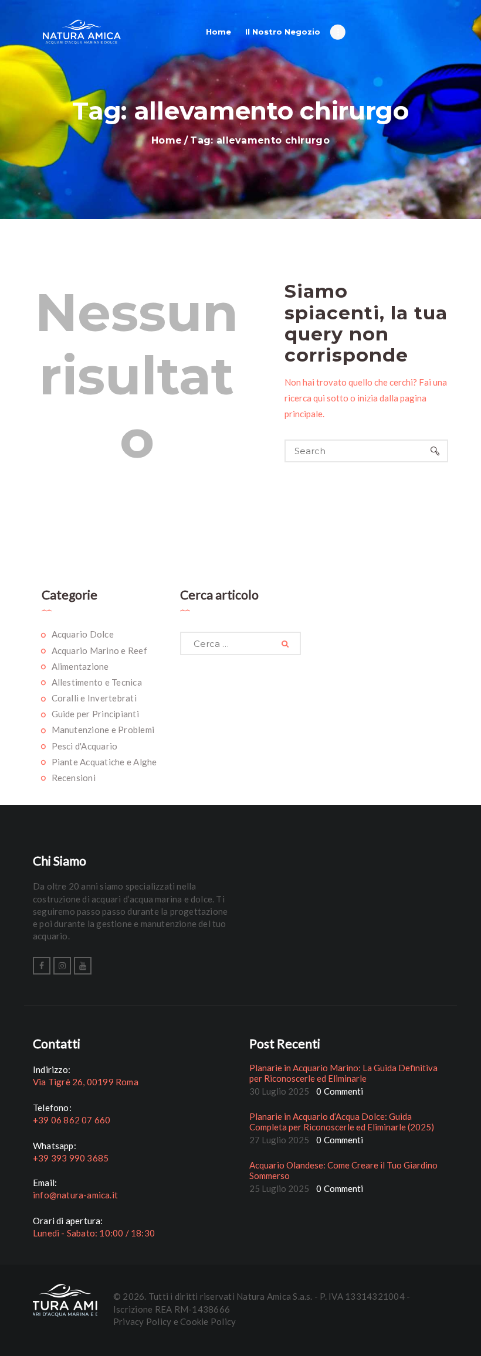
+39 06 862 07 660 (71, 1120)
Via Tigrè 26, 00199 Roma (85, 1081)
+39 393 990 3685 (71, 1158)
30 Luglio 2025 (279, 1091)
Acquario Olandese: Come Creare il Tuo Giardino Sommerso (343, 1170)
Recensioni (74, 777)
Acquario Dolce (83, 634)
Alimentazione (80, 666)
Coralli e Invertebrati (94, 698)
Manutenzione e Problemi (103, 729)
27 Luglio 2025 (279, 1139)
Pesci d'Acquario (85, 746)
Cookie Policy (208, 1321)
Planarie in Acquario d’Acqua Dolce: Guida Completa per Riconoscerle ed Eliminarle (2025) (341, 1121)
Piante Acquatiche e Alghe (104, 762)
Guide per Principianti (95, 713)
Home (166, 140)
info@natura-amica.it (75, 1195)
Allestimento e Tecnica (97, 682)
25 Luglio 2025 (279, 1188)
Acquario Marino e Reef (99, 650)
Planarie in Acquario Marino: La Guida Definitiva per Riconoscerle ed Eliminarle (343, 1073)
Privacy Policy (142, 1321)
